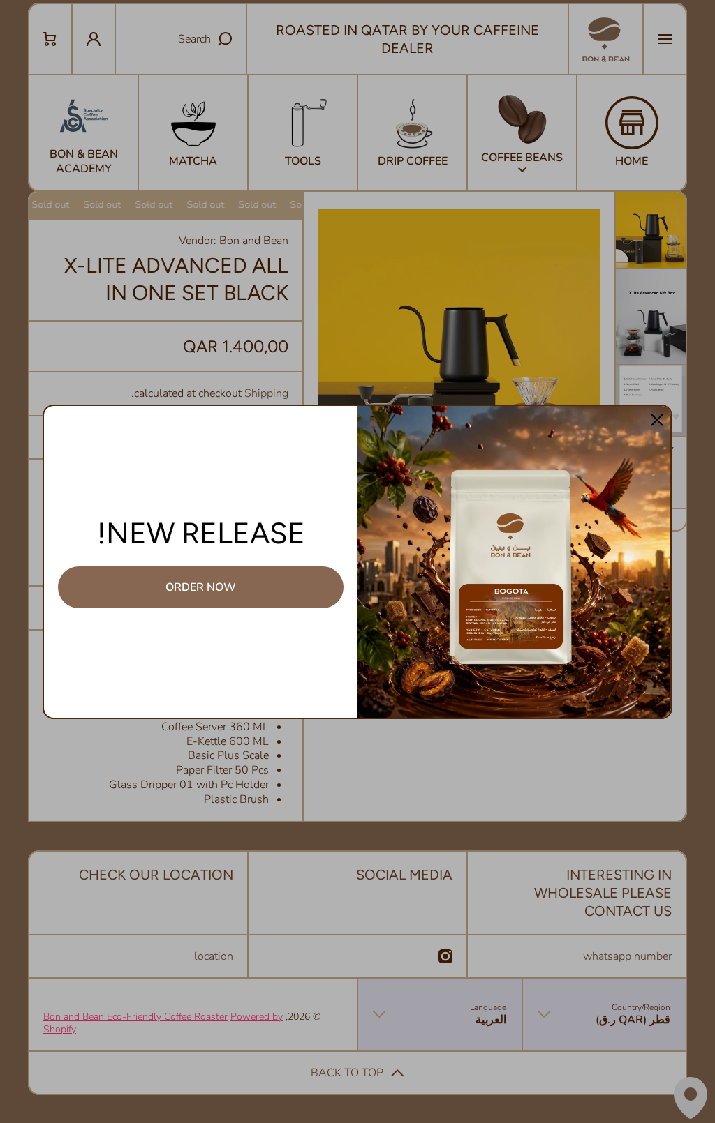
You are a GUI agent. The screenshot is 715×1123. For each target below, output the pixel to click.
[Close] (657, 420)
